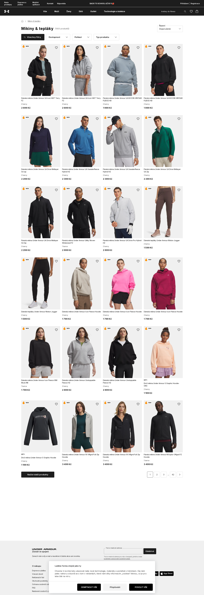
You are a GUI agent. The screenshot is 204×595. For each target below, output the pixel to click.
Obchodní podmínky (40, 581)
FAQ (33, 588)
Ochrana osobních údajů (41, 584)
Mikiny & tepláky (34, 21)
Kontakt (50, 3)
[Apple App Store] (166, 573)
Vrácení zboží (37, 574)
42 (173, 474)
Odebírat (149, 551)
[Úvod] (22, 21)
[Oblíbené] (191, 11)
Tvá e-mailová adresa (114, 548)
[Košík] (197, 11)
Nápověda (61, 3)
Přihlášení (184, 3)
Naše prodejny (8, 3)
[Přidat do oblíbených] (56, 48)
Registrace (195, 3)
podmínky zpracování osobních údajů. (117, 559)
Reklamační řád (38, 577)
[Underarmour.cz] (6, 11)
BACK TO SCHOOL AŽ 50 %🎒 (102, 3)
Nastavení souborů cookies (42, 591)
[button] (180, 475)
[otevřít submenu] (49, 11)
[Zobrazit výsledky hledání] (185, 11)
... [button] (168, 474)
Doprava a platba (22, 3)
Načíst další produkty (37, 474)
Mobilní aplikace (36, 3)
